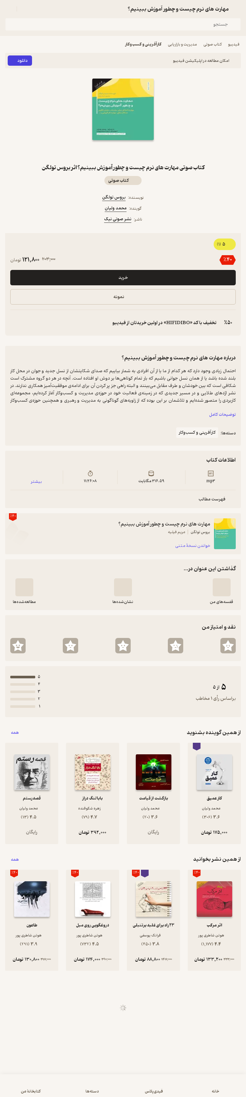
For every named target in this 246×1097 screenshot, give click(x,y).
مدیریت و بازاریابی (182, 44)
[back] (237, 9)
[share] (107, 151)
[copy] (15, 323)
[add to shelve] (222, 587)
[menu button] (9, 9)
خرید (123, 277)
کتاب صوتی (212, 44)
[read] (24, 587)
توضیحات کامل (222, 414)
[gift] (123, 151)
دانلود (22, 60)
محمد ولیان (116, 208)
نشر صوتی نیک (117, 219)
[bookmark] (138, 151)
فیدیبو (234, 44)
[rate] (228, 645)
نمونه (118, 297)
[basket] (24, 9)
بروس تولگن (114, 197)
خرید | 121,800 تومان (123, 1089)
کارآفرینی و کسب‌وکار (143, 44)
